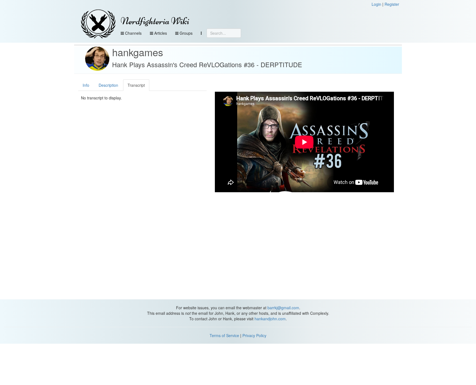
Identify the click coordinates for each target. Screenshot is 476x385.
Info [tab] (86, 85)
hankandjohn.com (270, 318)
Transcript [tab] (136, 85)
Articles (160, 33)
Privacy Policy (254, 335)
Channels (133, 33)
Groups (185, 33)
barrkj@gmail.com (283, 307)
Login (376, 4)
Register (392, 4)
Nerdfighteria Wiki (155, 21)
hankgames (137, 52)
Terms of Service (224, 335)
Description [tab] (108, 85)
